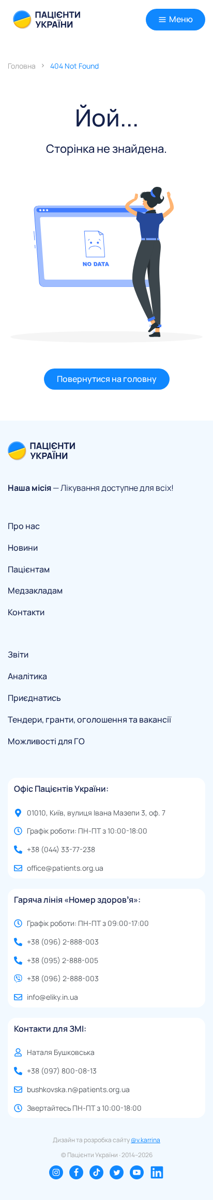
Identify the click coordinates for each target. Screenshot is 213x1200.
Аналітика (27, 676)
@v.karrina (145, 1139)
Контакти (26, 612)
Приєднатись (34, 698)
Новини (23, 547)
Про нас (24, 526)
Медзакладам (35, 590)
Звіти (18, 654)
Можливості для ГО (46, 741)
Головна (22, 66)
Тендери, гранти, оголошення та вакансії (89, 719)
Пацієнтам (29, 569)
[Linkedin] (157, 1172)
